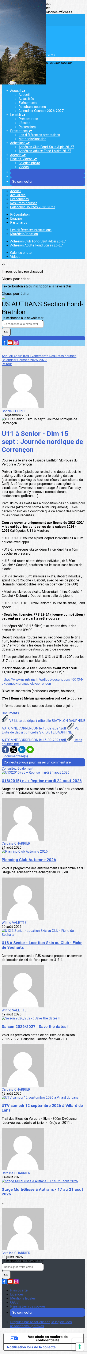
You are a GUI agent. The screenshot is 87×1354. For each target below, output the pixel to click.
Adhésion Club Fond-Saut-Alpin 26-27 (46, 147)
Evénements (28, 103)
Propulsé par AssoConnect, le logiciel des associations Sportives (41, 1324)
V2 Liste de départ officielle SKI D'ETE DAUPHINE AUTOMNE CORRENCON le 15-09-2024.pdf (40, 734)
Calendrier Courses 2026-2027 (41, 111)
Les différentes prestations (39, 135)
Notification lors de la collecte (31, 1347)
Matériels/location (32, 139)
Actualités (26, 99)
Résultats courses (32, 107)
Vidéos (24, 167)
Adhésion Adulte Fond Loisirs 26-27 (45, 151)
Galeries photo (29, 163)
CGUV (14, 1302)
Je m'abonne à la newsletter (23, 318)
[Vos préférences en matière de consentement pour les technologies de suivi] (80, 1347)
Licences (17, 1294)
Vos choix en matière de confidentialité (48, 1338)
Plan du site (19, 1290)
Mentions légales (23, 1298)
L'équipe (24, 123)
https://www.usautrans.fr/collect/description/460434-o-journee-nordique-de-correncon (42, 682)
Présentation (28, 119)
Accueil (24, 95)
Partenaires (27, 127)
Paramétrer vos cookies (28, 1306)
